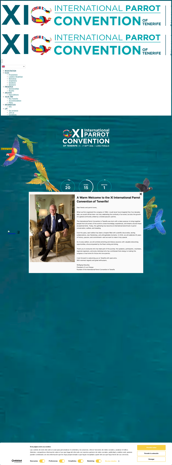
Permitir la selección (151, 453)
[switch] (62, 461)
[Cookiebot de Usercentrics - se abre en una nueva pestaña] (17, 461)
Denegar (151, 459)
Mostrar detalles (111, 461)
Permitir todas (151, 447)
